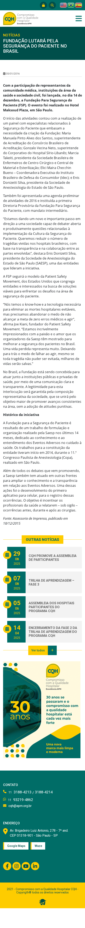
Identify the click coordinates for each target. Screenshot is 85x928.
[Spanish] (78, 5)
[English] (63, 5)
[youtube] (26, 866)
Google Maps (16, 846)
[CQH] (20, 18)
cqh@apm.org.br (20, 806)
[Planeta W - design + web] (42, 901)
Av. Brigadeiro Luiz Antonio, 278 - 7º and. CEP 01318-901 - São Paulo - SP (39, 833)
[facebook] (7, 866)
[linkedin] (35, 866)
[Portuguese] (71, 5)
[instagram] (16, 866)
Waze (38, 846)
